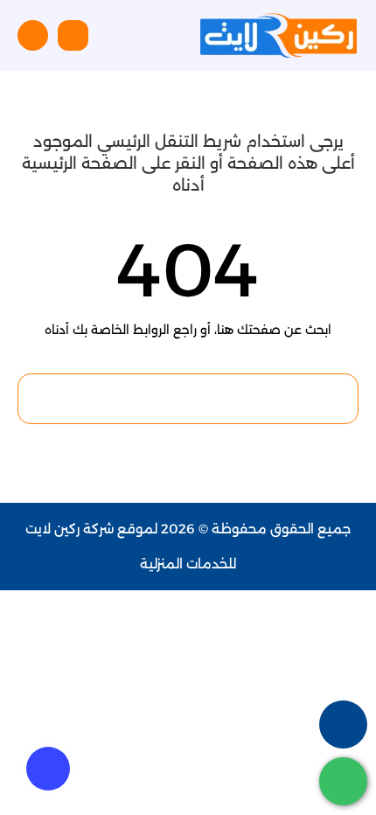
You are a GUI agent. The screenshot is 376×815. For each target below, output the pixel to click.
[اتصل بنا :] (343, 724)
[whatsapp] (343, 781)
